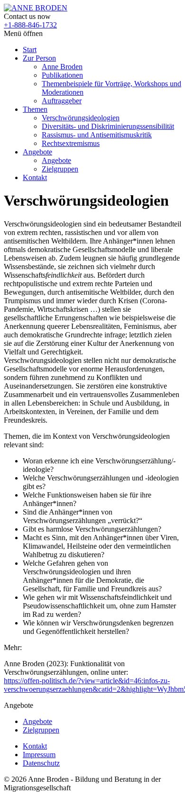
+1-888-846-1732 (30, 25)
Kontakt (35, 177)
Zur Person (39, 58)
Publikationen (62, 75)
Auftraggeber (62, 101)
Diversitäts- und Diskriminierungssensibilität (108, 126)
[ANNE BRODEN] (35, 8)
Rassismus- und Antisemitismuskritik (97, 135)
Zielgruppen (60, 169)
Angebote (37, 152)
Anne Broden (62, 67)
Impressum (39, 755)
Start (30, 49)
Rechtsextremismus (71, 143)
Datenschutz (41, 763)
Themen (35, 109)
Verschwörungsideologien (81, 118)
